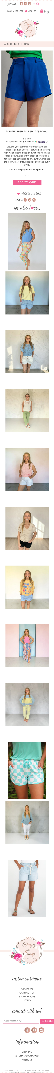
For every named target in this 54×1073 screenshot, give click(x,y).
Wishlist (32, 11)
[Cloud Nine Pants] (27, 704)
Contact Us (27, 992)
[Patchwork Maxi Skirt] (27, 645)
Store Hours (27, 996)
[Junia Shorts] (27, 292)
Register (19, 11)
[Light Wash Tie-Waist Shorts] (27, 888)
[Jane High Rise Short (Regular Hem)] (27, 469)
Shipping (27, 1051)
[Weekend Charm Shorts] (27, 351)
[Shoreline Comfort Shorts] (27, 587)
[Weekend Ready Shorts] (27, 770)
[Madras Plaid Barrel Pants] (27, 241)
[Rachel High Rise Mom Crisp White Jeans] (27, 822)
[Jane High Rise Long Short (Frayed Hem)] (27, 528)
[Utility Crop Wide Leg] (27, 410)
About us (27, 988)
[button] (27, 141)
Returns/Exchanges (27, 1055)
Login (10, 11)
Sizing (27, 1000)
